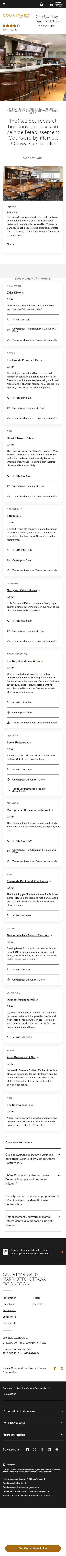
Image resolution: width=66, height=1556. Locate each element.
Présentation (9, 1297)
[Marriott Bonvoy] (54, 4)
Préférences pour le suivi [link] (14, 1479)
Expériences (9, 1316)
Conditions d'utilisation (13, 1483)
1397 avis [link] (14, 29)
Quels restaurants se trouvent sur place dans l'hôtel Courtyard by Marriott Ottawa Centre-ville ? (30, 1158)
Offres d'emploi (36, 1479)
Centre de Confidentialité (14, 1491)
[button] (41, 4)
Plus (9, 244)
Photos (36, 1297)
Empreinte (38, 1304)
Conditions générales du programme (20, 1487)
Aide (48, 1495)
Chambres (8, 1304)
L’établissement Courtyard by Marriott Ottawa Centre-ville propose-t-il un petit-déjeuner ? (29, 1221)
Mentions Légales (38, 1491)
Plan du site (36, 1495)
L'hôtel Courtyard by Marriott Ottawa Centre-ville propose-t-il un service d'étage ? (27, 1179)
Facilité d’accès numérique (15, 1495)
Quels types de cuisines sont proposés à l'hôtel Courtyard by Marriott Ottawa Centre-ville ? (30, 1200)
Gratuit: (18, 1349)
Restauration (9, 1310)
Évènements (9, 1323)
